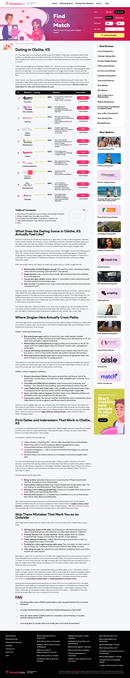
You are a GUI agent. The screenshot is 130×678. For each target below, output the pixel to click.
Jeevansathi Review (106, 81)
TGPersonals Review (106, 66)
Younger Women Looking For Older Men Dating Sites (109, 199)
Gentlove (27, 121)
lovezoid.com (75, 671)
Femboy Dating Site (105, 166)
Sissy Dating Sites (105, 118)
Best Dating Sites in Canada (47, 656)
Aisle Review (102, 367)
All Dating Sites (66, 3)
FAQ (18, 223)
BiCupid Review (104, 123)
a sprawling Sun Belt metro (36, 579)
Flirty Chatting (27, 111)
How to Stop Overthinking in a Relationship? (108, 107)
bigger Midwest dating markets (53, 412)
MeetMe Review (104, 267)
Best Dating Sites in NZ (108, 648)
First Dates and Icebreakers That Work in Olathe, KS (37, 218)
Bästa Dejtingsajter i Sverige (110, 657)
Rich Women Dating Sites (107, 284)
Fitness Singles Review (106, 182)
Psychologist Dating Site (107, 317)
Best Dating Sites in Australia (48, 641)
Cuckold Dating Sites (106, 149)
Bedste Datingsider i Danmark (79, 647)
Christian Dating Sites (107, 56)
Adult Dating (11, 636)
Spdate (27, 156)
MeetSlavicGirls (27, 188)
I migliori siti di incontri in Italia (111, 665)
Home (54, 3)
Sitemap (9, 646)
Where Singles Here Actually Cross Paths (33, 216)
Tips (107, 3)
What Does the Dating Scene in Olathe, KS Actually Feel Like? (40, 214)
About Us (9, 652)
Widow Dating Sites (106, 102)
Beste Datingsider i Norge (109, 645)
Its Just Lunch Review (106, 71)
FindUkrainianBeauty (27, 166)
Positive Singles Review (107, 61)
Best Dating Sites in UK (108, 636)
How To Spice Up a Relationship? (105, 96)
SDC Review (102, 90)
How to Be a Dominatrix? (108, 113)
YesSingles (27, 199)
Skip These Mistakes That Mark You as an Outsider (36, 221)
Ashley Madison (27, 134)
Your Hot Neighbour (27, 177)
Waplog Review (103, 300)
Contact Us (10, 649)
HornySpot (27, 102)
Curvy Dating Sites (105, 51)
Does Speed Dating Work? (108, 333)
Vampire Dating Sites (106, 250)
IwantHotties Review (106, 350)
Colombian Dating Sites (107, 234)
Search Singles (110, 35)
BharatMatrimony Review (108, 217)
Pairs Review (103, 85)
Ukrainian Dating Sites (107, 76)
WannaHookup (27, 145)
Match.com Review (105, 383)
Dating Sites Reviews (84, 3)
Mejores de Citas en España (78, 650)
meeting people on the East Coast (63, 579)
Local (98, 3)
